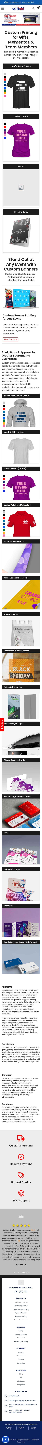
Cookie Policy (33, 1428)
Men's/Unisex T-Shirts (21, 66)
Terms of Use (21, 1428)
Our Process (21, 1356)
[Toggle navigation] (3, 8)
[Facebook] (16, 1291)
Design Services (21, 1334)
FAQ (21, 1377)
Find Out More (18, 1034)
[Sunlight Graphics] (18, 8)
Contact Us (21, 1363)
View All (24, 1272)
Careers (21, 1359)
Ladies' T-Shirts (21, 116)
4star (25, 1225)
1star (13, 1225)
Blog (21, 1374)
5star (28, 1225)
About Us (21, 1352)
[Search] (33, 8)
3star (21, 1225)
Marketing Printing (21, 1306)
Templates (21, 1385)
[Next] (37, 19)
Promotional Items (21, 1320)
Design (21, 1331)
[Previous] (5, 19)
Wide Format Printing (21, 1309)
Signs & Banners (21, 1313)
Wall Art (21, 166)
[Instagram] (21, 1291)
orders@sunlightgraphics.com (22, 1400)
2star (17, 1225)
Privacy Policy (9, 1428)
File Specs (21, 1381)
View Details (9, 339)
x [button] (39, 3)
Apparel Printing (21, 1316)
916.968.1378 (14, 1396)
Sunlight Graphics (23, 1439)
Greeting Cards (21, 212)
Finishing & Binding (21, 1341)
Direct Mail (21, 1338)
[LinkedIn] (25, 1291)
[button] (5, 1439)
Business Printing (21, 1302)
